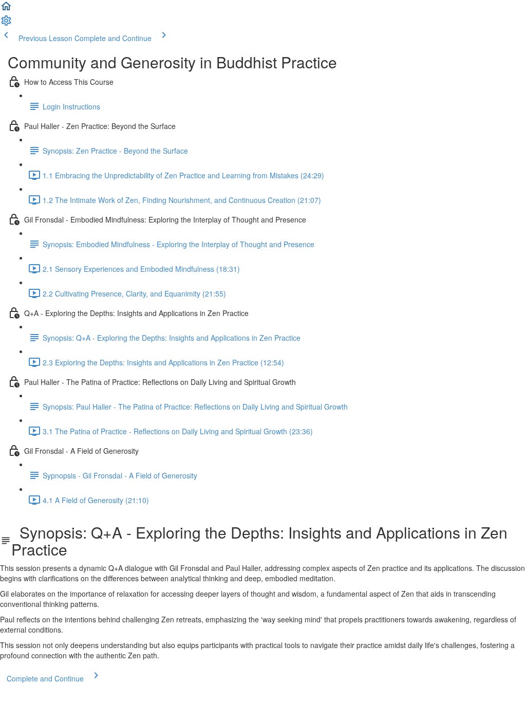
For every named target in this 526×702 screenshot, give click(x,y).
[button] (6, 9)
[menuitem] (6, 24)
